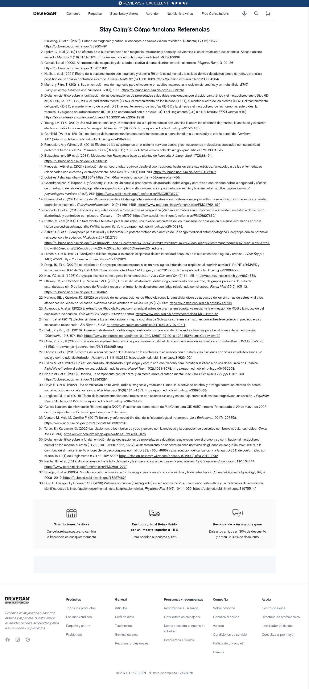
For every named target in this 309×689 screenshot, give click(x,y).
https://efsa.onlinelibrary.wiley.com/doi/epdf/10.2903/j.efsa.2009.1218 (94, 117)
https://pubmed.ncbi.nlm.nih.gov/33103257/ (184, 172)
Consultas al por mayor (278, 634)
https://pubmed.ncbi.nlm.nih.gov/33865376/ (152, 90)
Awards (218, 625)
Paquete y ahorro (78, 625)
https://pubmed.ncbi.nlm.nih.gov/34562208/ (204, 368)
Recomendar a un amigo (181, 608)
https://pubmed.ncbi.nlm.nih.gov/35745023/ (201, 303)
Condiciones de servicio (230, 634)
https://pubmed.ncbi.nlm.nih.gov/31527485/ (169, 128)
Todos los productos (81, 608)
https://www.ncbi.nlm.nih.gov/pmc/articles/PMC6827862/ (174, 215)
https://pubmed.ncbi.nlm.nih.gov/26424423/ (111, 401)
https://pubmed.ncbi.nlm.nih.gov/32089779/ (208, 270)
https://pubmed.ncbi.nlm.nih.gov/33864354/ (188, 79)
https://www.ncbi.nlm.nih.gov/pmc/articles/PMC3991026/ (182, 150)
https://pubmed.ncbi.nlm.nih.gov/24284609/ (99, 139)
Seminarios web (126, 634)
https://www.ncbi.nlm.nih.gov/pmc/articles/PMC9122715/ (177, 314)
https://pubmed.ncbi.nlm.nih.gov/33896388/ (176, 390)
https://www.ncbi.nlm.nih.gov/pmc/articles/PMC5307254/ (85, 423)
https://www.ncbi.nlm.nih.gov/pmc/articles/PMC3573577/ (137, 194)
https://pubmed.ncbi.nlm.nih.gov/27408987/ (94, 259)
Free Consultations (215, 13)
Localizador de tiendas (277, 625)
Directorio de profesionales (281, 617)
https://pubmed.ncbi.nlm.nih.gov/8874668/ (226, 275)
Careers (218, 652)
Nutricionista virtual (180, 13)
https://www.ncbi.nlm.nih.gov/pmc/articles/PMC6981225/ (85, 467)
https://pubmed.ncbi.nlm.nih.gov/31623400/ (160, 357)
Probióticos (74, 634)
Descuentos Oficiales (179, 640)
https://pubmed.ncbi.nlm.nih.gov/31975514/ (224, 488)
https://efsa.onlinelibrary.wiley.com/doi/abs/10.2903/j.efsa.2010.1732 (168, 456)
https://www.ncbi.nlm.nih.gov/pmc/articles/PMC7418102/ (105, 434)
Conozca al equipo (226, 617)
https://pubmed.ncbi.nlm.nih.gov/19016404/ (75, 292)
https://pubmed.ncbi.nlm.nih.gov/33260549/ (75, 46)
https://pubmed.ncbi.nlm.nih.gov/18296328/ (75, 379)
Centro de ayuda (273, 608)
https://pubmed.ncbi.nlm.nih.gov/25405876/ (152, 226)
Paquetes (95, 13)
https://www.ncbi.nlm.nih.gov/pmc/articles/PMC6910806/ (139, 57)
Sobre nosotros (224, 608)
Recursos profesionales (131, 643)
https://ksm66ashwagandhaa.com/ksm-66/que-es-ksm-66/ (138, 177)
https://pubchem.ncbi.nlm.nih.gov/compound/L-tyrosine (87, 412)
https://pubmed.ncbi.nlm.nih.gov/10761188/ (75, 68)
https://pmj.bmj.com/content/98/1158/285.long (89, 346)
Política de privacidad (228, 643)
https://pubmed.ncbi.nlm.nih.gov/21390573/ (75, 161)
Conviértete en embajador (182, 617)
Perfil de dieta (124, 617)
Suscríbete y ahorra (124, 13)
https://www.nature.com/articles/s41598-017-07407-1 (146, 325)
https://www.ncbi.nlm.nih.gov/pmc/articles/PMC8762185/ (178, 204)
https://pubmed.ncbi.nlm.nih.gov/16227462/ (94, 477)
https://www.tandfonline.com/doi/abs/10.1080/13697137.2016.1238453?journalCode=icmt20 (152, 335)
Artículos (121, 608)
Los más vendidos (79, 617)
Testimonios (123, 625)
